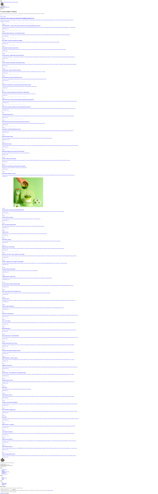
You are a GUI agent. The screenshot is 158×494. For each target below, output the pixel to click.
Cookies (7, 493)
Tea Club (3, 473)
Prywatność (4, 493)
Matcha (3, 470)
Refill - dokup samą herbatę (5, 471)
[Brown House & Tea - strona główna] (2, 5)
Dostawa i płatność (4, 483)
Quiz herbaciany (4, 472)
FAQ (2, 482)
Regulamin (1, 493)
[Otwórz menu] (1, 1)
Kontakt (3, 479)
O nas (2, 477)
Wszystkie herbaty (4, 469)
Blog (2, 478)
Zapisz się (14, 489)
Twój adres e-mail (2, 489)
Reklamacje (3, 484)
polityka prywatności (50, 490)
